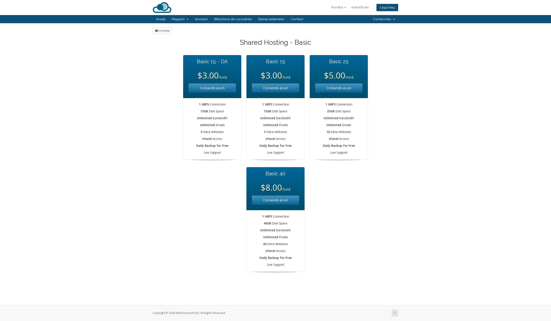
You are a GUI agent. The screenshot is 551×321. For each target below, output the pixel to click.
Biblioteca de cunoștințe (233, 19)
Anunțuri (201, 19)
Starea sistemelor (271, 19)
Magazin (179, 19)
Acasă (160, 19)
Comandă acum (212, 88)
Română (337, 7)
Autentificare (360, 7)
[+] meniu (164, 30)
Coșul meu (387, 7)
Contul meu (383, 19)
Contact (297, 19)
